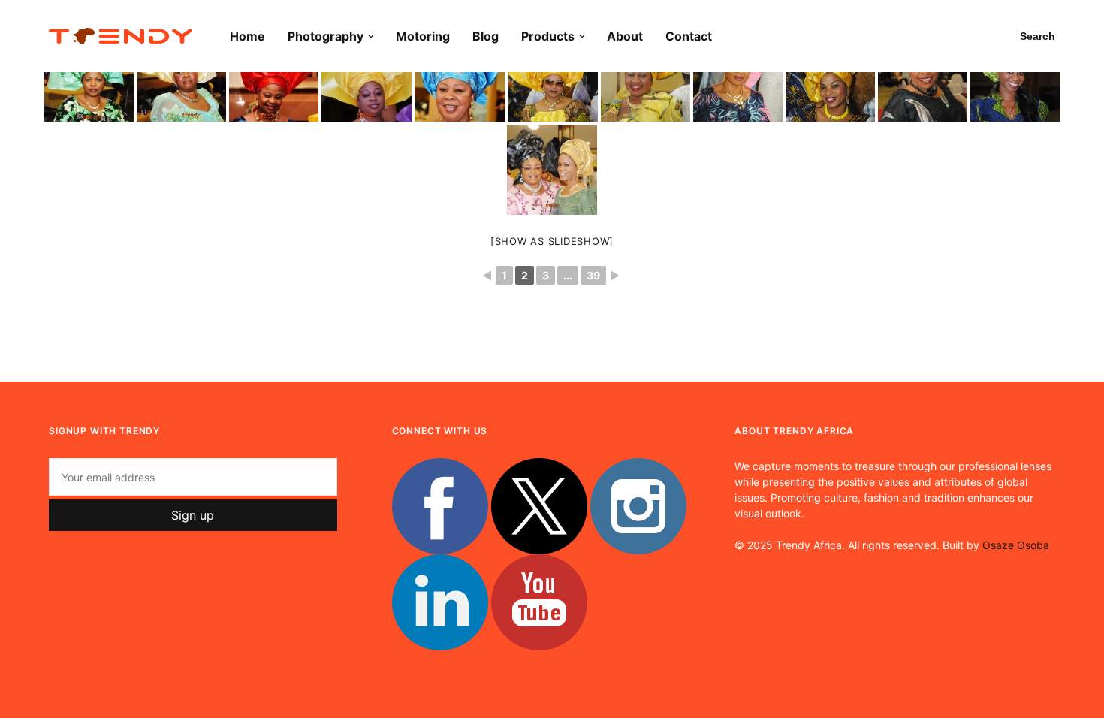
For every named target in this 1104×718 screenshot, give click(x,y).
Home (247, 36)
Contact (688, 36)
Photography (325, 36)
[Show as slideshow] (552, 241)
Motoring (423, 36)
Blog (485, 36)
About (625, 36)
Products (548, 36)
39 (593, 275)
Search (1037, 36)
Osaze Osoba (1015, 544)
